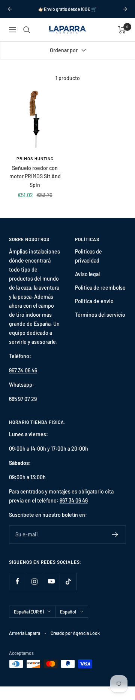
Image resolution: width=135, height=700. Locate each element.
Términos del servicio (100, 314)
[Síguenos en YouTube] (51, 581)
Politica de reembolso (100, 287)
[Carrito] (122, 29)
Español (68, 611)
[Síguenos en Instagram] (34, 581)
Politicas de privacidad (88, 256)
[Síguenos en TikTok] (68, 581)
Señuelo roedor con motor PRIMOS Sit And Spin (35, 176)
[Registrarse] (115, 534)
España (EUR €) (29, 611)
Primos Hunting (35, 158)
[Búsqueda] (26, 29)
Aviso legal (87, 274)
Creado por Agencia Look (75, 633)
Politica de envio (94, 301)
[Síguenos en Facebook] (17, 581)
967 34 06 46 (23, 370)
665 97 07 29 (23, 399)
